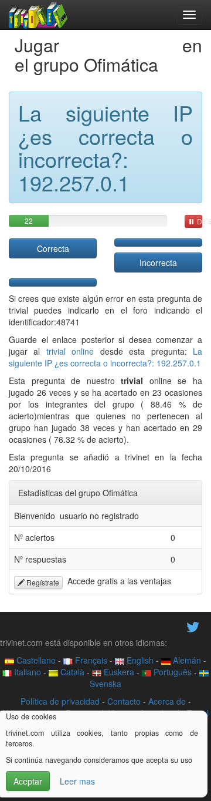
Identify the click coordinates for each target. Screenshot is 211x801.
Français (90, 660)
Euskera (117, 672)
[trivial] (38, 14)
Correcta (53, 248)
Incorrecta (158, 262)
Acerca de (167, 701)
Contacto (124, 701)
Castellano (35, 660)
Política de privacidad (60, 701)
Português (171, 672)
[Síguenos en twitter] (192, 625)
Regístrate (42, 582)
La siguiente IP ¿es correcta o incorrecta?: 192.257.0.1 (105, 357)
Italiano (26, 672)
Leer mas (77, 781)
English (139, 660)
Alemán (186, 660)
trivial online (70, 351)
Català (71, 672)
